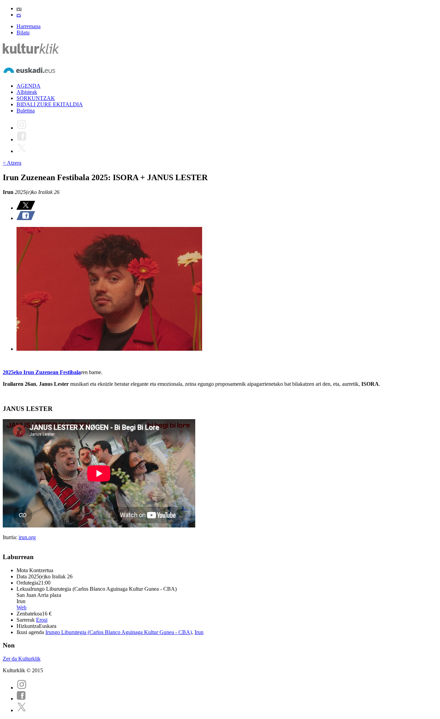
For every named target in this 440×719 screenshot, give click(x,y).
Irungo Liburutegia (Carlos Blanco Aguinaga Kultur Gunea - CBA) (118, 632)
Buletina (25, 110)
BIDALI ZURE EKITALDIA (49, 104)
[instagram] (21, 687)
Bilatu (23, 32)
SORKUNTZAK (35, 98)
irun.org (27, 537)
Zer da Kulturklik (22, 659)
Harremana (28, 26)
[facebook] (21, 698)
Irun (199, 632)
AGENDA (28, 86)
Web (21, 607)
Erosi (41, 620)
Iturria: (11, 537)
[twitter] (21, 710)
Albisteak (26, 92)
